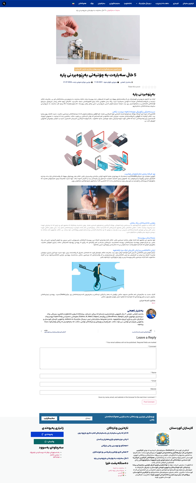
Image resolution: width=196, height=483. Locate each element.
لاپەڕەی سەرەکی (188, 4)
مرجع (153, 303)
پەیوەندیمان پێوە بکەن (116, 471)
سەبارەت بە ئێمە (118, 468)
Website (153, 389)
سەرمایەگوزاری (114, 4)
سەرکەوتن (101, 4)
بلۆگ (92, 4)
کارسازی (176, 4)
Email (153, 381)
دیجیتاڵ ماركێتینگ (145, 4)
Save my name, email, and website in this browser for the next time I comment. (126, 397)
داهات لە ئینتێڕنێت (162, 4)
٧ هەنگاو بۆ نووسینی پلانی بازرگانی (114, 446)
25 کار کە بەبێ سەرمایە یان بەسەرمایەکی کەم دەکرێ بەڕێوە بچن (103, 433)
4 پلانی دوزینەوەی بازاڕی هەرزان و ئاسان (112, 439)
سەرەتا (117, 10)
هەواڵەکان (82, 4)
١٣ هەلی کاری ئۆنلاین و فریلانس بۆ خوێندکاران (110, 452)
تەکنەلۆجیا (128, 4)
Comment (152, 346)
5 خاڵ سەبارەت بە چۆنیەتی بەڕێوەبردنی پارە (111, 458)
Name (153, 373)
